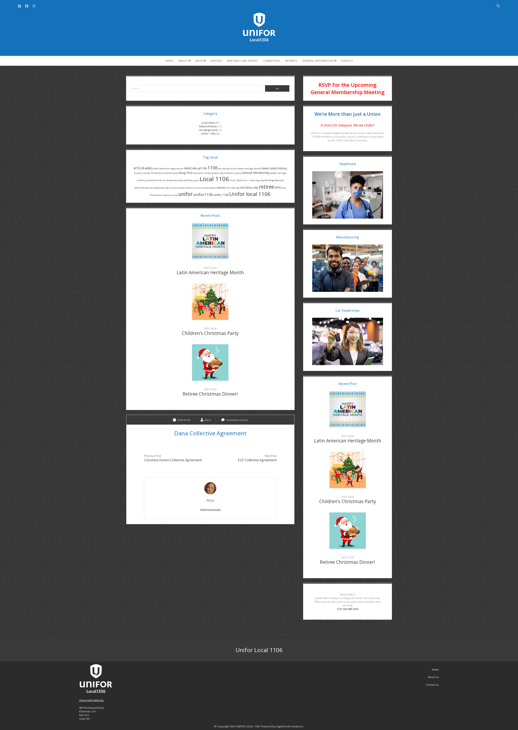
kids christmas (164, 180)
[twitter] (19, 6)
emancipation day (214, 173)
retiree (266, 186)
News (170, 61)
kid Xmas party (191, 180)
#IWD (188, 168)
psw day (235, 187)
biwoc (266, 168)
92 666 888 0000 (349, 609)
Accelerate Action (228, 168)
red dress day (249, 187)
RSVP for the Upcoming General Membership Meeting (347, 88)
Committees (271, 61)
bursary (138, 173)
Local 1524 (235, 180)
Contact (347, 61)
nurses (221, 187)
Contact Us (432, 684)
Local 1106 (214, 179)
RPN (278, 187)
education (198, 173)
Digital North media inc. (290, 726)
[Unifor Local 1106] (259, 40)
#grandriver (177, 168)
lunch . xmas (248, 180)
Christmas (156, 173)
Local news (208, 122)
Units (199, 61)
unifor (185, 193)
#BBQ (149, 168)
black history (278, 168)
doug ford (185, 173)
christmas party (170, 173)
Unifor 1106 (208, 133)
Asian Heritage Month (249, 168)
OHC (228, 187)
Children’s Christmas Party (210, 333)
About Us (433, 677)
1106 (212, 168)
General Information (317, 61)
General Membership (256, 173)
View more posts (210, 509)
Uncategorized (208, 130)
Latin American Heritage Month (210, 272)
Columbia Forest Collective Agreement (173, 460)
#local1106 (199, 168)
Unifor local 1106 (250, 194)
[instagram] (34, 6)
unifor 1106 (221, 195)
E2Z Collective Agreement (257, 460)
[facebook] (26, 6)
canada (146, 173)
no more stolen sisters (181, 187)
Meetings (269, 180)
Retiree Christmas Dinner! (210, 394)
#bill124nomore (162, 168)
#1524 (139, 168)
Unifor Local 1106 (259, 650)
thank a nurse (170, 195)
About (182, 61)
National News (208, 126)
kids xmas (178, 180)
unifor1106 (203, 194)
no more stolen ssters (204, 187)
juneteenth (151, 180)
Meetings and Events (242, 61)
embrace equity (232, 173)
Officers (216, 61)
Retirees (291, 61)
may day (259, 180)
